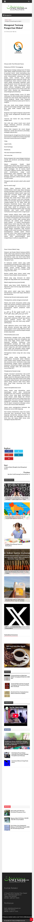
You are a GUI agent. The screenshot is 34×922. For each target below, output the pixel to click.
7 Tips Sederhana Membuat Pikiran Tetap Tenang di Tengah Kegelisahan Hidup (16, 498)
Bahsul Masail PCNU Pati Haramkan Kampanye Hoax (18, 811)
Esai (10, 19)
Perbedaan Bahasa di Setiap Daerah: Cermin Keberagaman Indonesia (15, 517)
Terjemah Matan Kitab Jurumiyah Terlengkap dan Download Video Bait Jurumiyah (20, 685)
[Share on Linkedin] (18, 455)
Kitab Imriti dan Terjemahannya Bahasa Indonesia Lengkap (19, 692)
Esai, (15, 31)
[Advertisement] (17, 435)
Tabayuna (14, 920)
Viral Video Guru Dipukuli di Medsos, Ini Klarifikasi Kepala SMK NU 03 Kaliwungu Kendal (20, 827)
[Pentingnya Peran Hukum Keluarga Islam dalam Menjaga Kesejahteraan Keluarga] (7, 757)
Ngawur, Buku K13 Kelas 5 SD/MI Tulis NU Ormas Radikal (19, 818)
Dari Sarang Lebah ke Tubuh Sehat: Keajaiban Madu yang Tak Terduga (14, 600)
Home (6, 19)
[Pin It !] (9, 458)
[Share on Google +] (9, 455)
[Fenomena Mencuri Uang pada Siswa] (7, 765)
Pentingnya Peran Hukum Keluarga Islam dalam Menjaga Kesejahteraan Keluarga (20, 754)
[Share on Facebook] (9, 451)
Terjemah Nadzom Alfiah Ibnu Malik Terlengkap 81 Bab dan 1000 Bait (20, 677)
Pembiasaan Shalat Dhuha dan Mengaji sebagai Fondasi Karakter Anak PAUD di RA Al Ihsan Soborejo (16, 743)
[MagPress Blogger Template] (17, 8)
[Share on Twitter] (18, 451)
